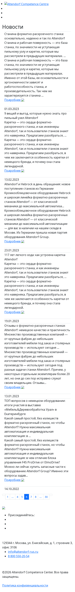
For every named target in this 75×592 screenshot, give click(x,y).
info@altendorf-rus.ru (23, 552)
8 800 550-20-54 (18, 556)
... (12, 497)
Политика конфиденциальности (25, 585)
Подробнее (12, 100)
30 (46, 497)
